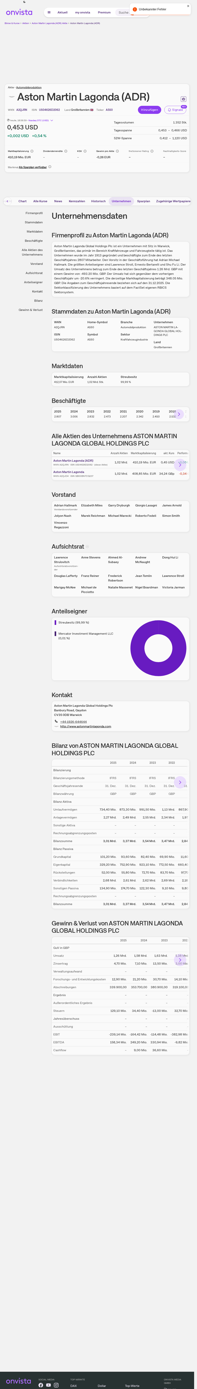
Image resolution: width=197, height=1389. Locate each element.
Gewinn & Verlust (31, 310)
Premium (104, 12)
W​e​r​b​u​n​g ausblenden (130, 52)
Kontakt (37, 291)
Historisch (98, 201)
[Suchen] (145, 12)
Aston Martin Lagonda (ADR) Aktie (50, 23)
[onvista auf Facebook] (40, 1386)
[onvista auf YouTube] (48, 1386)
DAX (73, 1386)
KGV (79, 151)
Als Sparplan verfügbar (33, 167)
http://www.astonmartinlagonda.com (85, 726)
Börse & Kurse (12, 23)
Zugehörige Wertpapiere (173, 201)
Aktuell (63, 12)
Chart (22, 201)
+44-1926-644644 (73, 722)
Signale (177, 110)
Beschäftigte (34, 241)
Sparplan (143, 201)
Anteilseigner (33, 282)
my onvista (82, 12)
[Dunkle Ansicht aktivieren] (24, 1)
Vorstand (36, 264)
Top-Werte (132, 1386)
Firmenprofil (34, 213)
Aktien (25, 23)
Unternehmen (121, 201)
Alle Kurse (40, 201)
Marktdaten (35, 231)
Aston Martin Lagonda (68, 472)
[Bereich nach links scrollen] (7, 201)
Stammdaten (34, 222)
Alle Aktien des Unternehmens (32, 252)
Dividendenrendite (53, 151)
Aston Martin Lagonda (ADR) (85, 23)
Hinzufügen (149, 110)
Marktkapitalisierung (18, 151)
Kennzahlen (77, 201)
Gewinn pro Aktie (105, 151)
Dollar (102, 1386)
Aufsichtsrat (34, 273)
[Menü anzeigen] (49, 12)
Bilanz (38, 301)
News (58, 201)
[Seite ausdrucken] (183, 99)
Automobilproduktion (29, 87)
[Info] (32, 151)
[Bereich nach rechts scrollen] (179, 414)
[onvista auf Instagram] (56, 1386)
